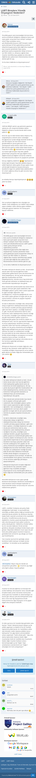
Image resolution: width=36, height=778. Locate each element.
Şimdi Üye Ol (24, 670)
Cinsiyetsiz (7, 564)
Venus (5, 15)
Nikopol (8, 98)
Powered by (11, 775)
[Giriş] (29, 2)
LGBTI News (18, 754)
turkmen (9, 685)
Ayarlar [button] (31, 685)
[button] (3, 685)
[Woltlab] (18, 735)
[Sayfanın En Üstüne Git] (33, 775)
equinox (9, 708)
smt (8, 693)
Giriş (8, 670)
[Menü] (33, 2)
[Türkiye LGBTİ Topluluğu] (11, 2)
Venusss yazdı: (11, 233)
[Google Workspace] (18, 746)
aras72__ (9, 701)
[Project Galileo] (18, 723)
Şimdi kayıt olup (27, 664)
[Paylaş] (33, 18)
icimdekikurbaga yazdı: (13, 377)
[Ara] (24, 2)
